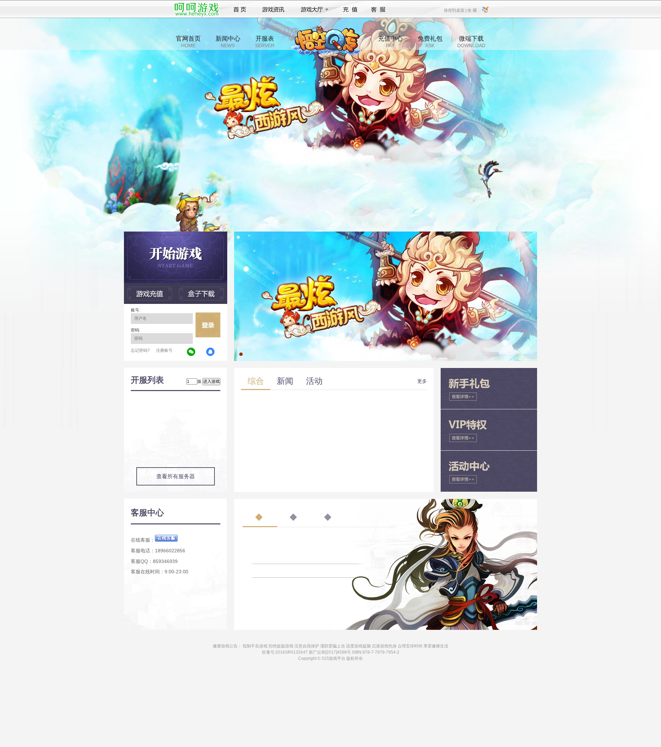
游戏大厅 (312, 10)
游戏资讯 (273, 10)
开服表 (264, 41)
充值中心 (390, 41)
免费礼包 (430, 41)
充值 (350, 10)
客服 (378, 10)
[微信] (191, 352)
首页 (239, 10)
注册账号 (164, 350)
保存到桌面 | (455, 10)
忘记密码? (140, 350)
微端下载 (471, 41)
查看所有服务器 (175, 476)
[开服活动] (385, 234)
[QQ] (210, 352)
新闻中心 (228, 41)
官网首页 (188, 41)
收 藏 (472, 10)
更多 (422, 381)
